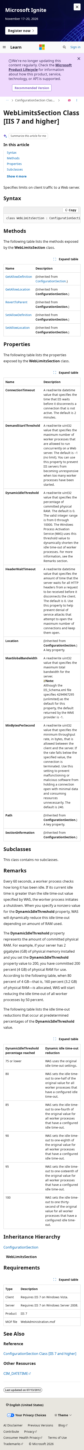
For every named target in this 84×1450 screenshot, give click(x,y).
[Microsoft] (42, 47)
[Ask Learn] (69, 100)
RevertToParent (16, 302)
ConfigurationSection (51, 281)
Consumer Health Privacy (21, 1438)
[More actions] (77, 100)
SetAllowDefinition (18, 315)
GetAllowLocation (17, 289)
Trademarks (11, 1444)
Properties (14, 164)
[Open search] (64, 47)
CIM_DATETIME (15, 1373)
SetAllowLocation (17, 328)
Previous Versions (40, 1425)
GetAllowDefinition (18, 277)
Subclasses (15, 169)
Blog (61, 1425)
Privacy (29, 1431)
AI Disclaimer (13, 1425)
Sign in (75, 47)
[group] (42, 218)
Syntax (11, 152)
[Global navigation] (4, 47)
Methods (13, 158)
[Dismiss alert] (77, 6)
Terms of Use (57, 1438)
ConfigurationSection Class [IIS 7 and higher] (36, 100)
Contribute (11, 1431)
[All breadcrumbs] (7, 100)
